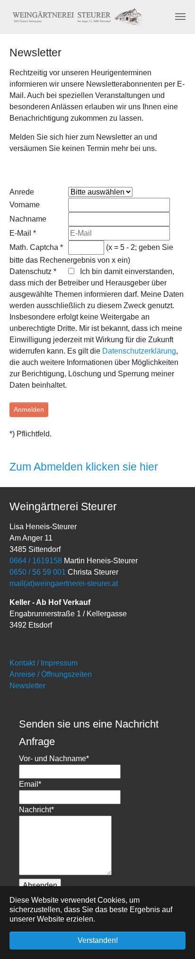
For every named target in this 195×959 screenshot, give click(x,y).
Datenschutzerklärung (139, 351)
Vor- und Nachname (54, 759)
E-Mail (22, 233)
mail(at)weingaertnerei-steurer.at (63, 583)
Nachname (27, 219)
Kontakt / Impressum (43, 663)
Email (30, 784)
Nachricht (36, 810)
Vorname (24, 205)
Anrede (21, 192)
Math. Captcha (36, 247)
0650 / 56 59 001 (38, 572)
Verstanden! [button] (98, 940)
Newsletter (27, 686)
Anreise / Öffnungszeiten (50, 674)
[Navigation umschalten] (180, 17)
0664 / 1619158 (35, 561)
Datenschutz (32, 271)
